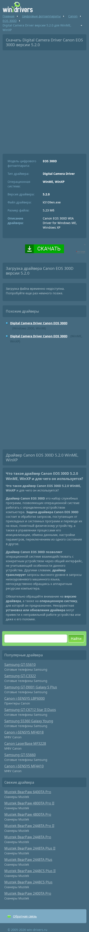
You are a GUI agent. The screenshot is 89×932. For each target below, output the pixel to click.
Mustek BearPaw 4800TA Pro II (29, 803)
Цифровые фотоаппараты (41, 16)
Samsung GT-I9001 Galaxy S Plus (30, 687)
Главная (8, 16)
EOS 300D (10, 21)
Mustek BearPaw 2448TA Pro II (29, 825)
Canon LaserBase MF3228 (25, 743)
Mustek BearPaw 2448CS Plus (28, 882)
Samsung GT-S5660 (20, 754)
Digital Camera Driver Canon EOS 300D (38, 323)
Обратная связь (25, 916)
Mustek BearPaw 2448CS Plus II (30, 870)
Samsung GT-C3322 (20, 675)
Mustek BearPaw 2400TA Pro (27, 893)
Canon (73, 16)
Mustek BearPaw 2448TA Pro (27, 837)
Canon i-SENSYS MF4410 (24, 766)
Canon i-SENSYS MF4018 (24, 732)
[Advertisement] (44, 100)
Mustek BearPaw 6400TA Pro (27, 791)
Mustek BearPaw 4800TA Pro (27, 814)
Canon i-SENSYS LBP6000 (24, 698)
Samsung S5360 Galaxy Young (28, 721)
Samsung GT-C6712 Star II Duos (30, 709)
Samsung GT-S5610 (20, 664)
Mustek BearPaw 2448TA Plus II (29, 848)
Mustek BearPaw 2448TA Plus (28, 859)
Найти (76, 638)
